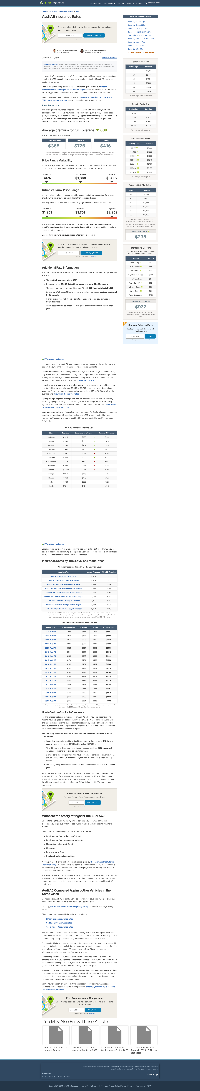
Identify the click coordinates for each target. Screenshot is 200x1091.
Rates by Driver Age (136, 21)
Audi (77, 11)
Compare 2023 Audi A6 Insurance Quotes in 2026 (84, 1048)
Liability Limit (63, 407)
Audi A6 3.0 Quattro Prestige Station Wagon (63, 605)
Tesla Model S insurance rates (59, 927)
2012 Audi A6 (50, 681)
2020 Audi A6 (50, 648)
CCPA (148, 1086)
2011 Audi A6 (50, 685)
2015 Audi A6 (50, 668)
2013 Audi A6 (50, 676)
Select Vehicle (95, 3)
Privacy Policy (114, 1086)
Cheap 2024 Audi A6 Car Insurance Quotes (54, 1048)
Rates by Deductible (136, 25)
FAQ (118, 3)
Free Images (140, 1086)
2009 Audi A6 (50, 693)
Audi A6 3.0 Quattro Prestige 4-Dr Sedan (63, 601)
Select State (108, 3)
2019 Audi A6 (50, 652)
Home (44, 11)
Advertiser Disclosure (109, 57)
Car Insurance (127, 3)
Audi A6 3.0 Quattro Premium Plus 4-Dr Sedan (63, 588)
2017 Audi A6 (50, 660)
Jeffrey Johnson (71, 50)
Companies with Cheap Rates (141, 52)
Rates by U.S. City (135, 49)
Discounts (139, 3)
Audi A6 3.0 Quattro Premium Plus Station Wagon (64, 597)
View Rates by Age (85, 380)
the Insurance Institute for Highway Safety (69, 906)
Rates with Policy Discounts (139, 35)
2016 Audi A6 (50, 664)
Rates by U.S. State (136, 45)
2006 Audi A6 (50, 701)
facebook (157, 1075)
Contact (104, 1086)
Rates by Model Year (136, 42)
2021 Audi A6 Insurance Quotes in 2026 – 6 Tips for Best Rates (144, 1050)
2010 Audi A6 (50, 689)
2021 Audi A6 (50, 644)
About (44, 1076)
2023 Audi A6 (50, 636)
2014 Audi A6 (50, 672)
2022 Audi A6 (50, 640)
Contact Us (51, 1076)
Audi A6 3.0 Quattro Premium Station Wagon (64, 593)
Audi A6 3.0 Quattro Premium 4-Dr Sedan (63, 584)
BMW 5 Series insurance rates (59, 919)
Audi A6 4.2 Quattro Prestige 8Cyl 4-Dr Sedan (63, 609)
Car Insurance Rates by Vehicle (61, 11)
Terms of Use (94, 39)
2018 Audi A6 (50, 656)
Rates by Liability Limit (137, 28)
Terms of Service (127, 1086)
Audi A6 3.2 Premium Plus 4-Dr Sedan (64, 580)
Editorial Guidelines (51, 64)
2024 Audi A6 (50, 632)
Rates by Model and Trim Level (141, 39)
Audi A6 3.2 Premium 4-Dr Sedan (64, 576)
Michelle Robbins (100, 50)
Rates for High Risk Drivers (139, 32)
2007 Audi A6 (50, 697)
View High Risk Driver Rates (66, 394)
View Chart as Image (54, 359)
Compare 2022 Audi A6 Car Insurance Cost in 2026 (114, 1048)
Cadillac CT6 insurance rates (59, 923)
